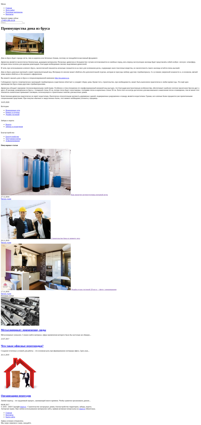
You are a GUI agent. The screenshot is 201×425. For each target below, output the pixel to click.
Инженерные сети (13, 110)
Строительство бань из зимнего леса (65, 238)
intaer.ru (23, 407)
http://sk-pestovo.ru (62, 78)
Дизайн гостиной (12, 114)
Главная (9, 8)
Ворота (8, 124)
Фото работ (10, 10)
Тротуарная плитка (13, 139)
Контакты (9, 14)
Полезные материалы (14, 12)
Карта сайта (10, 417)
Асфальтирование (13, 141)
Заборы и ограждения (14, 127)
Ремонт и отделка (13, 112)
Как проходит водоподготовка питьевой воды (89, 195)
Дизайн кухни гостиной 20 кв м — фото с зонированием (93, 289)
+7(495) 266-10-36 (8, 20)
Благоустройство (12, 137)
